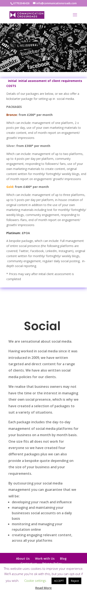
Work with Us (44, 558)
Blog (63, 558)
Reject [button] (75, 581)
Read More (43, 588)
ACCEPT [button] (59, 581)
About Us (23, 558)
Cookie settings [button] (35, 580)
